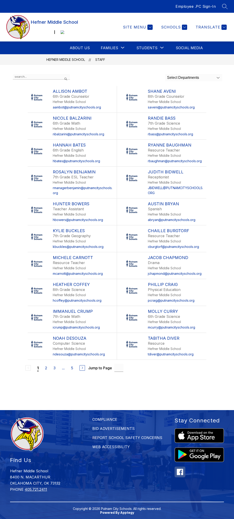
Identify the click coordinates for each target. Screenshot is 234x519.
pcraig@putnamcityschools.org (171, 300)
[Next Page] (82, 368)
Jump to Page (100, 368)
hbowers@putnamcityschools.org (78, 220)
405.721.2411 (36, 489)
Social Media (189, 48)
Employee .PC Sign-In (196, 6)
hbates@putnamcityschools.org (76, 161)
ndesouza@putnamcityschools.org (79, 354)
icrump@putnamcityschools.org (76, 327)
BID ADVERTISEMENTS (113, 428)
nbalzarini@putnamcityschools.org (78, 134)
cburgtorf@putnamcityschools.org (173, 247)
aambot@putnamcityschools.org (77, 107)
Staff (100, 60)
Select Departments (183, 78)
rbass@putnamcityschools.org (170, 134)
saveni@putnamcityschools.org (171, 107)
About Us (80, 48)
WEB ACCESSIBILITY (111, 446)
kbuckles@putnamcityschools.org (78, 247)
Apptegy (127, 512)
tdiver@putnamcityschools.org (171, 354)
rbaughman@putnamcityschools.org (175, 161)
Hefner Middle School (65, 60)
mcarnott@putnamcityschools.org (78, 273)
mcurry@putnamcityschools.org (171, 327)
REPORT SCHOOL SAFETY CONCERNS (127, 437)
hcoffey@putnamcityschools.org (77, 300)
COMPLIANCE (104, 419)
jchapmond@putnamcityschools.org (175, 273)
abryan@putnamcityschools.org (171, 220)
